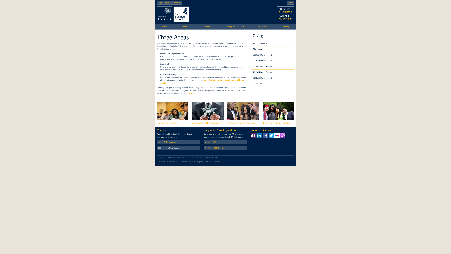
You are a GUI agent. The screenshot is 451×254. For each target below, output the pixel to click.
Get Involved (264, 27)
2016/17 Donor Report (262, 55)
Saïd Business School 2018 (175, 158)
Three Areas (258, 49)
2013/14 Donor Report (262, 72)
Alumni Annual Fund (261, 43)
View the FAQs (211, 142)
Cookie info (161, 162)
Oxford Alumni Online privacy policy (191, 162)
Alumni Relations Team (214, 148)
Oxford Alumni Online (211, 158)
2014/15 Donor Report (262, 66)
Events (184, 27)
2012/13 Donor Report (262, 78)
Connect (205, 27)
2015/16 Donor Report (262, 61)
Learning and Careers (233, 27)
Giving (286, 27)
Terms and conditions (212, 162)
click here (190, 93)
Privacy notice (172, 162)
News (164, 27)
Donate (290, 3)
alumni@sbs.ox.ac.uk (167, 142)
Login (160, 3)
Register (167, 3)
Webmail (177, 3)
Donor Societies (259, 84)
